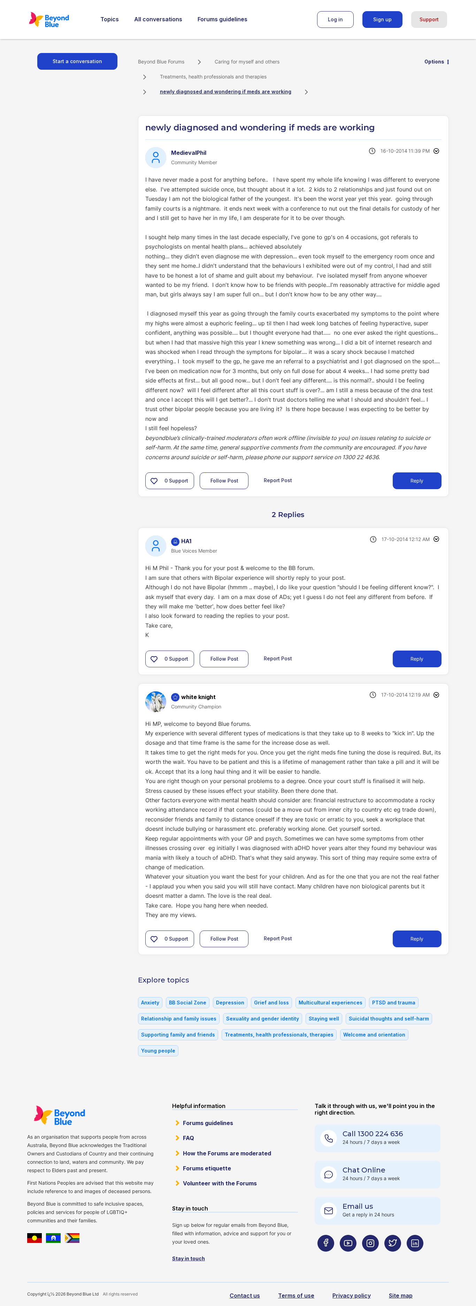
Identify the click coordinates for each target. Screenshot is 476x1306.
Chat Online (364, 1170)
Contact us (245, 1295)
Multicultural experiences (330, 1002)
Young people (158, 1051)
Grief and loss (271, 1002)
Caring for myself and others (247, 61)
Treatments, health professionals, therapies (279, 1035)
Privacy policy (351, 1295)
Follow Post (224, 481)
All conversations (158, 19)
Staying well (324, 1019)
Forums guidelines (222, 19)
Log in (335, 19)
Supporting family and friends (178, 1035)
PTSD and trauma (393, 1002)
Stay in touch (188, 1258)
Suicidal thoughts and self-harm (389, 1019)
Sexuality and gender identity (262, 1019)
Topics (109, 19)
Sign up (382, 19)
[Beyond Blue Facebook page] (326, 1257)
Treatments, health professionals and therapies (213, 76)
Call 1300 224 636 (373, 1134)
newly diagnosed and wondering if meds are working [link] (225, 91)
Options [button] (434, 61)
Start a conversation (77, 61)
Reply (416, 481)
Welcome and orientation (374, 1035)
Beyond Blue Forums (58, 19)
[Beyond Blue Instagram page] (370, 1257)
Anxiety (150, 1002)
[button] (154, 481)
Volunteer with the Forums (220, 1183)
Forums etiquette (207, 1168)
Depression (230, 1002)
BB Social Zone (187, 1002)
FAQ (188, 1137)
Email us (358, 1206)
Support (429, 19)
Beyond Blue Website (59, 1115)
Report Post (278, 480)
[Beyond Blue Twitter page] (393, 1257)
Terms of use (296, 1295)
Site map (401, 1295)
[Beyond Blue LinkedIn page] (415, 1257)
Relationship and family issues (178, 1019)
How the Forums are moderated (227, 1153)
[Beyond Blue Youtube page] (348, 1257)
